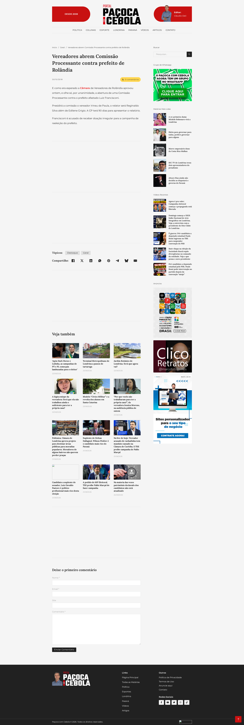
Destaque (72, 253)
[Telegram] (117, 261)
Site (54, 600)
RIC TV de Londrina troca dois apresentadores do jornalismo (180, 165)
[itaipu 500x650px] (172, 312)
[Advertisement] (96, 166)
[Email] (135, 261)
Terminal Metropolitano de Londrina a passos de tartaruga (96, 364)
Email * (55, 589)
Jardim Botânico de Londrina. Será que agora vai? (126, 364)
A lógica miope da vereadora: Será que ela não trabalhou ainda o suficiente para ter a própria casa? (65, 402)
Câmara (85, 88)
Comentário (58, 612)
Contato (170, 30)
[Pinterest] (109, 261)
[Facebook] (73, 261)
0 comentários (132, 79)
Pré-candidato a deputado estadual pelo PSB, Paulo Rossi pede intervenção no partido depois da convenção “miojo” (180, 269)
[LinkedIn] (91, 261)
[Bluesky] (126, 261)
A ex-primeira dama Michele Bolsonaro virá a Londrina (179, 119)
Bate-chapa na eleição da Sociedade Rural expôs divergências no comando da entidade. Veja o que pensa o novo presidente (180, 254)
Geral (62, 47)
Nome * (56, 578)
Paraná (132, 30)
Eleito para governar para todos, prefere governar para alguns (180, 134)
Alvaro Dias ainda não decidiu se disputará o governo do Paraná (178, 180)
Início (54, 47)
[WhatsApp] (100, 261)
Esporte (104, 30)
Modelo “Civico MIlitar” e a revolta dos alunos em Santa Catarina (96, 399)
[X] (82, 261)
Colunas (91, 30)
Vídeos (145, 30)
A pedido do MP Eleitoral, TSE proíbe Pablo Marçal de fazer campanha (96, 485)
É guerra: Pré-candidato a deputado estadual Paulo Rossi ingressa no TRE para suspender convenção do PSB (180, 238)
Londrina (119, 30)
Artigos (157, 30)
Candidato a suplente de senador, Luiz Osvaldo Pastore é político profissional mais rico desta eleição (65, 488)
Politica (77, 30)
